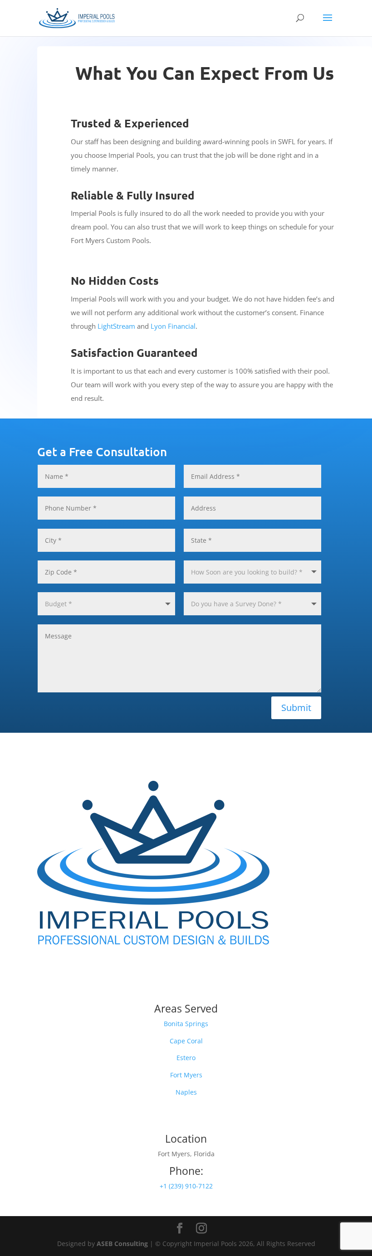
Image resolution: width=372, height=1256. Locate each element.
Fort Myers (186, 1075)
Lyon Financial (173, 326)
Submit (296, 707)
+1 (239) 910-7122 (186, 1186)
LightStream (116, 326)
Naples (186, 1092)
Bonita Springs (186, 1023)
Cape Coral (186, 1041)
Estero (186, 1057)
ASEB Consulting (122, 1243)
